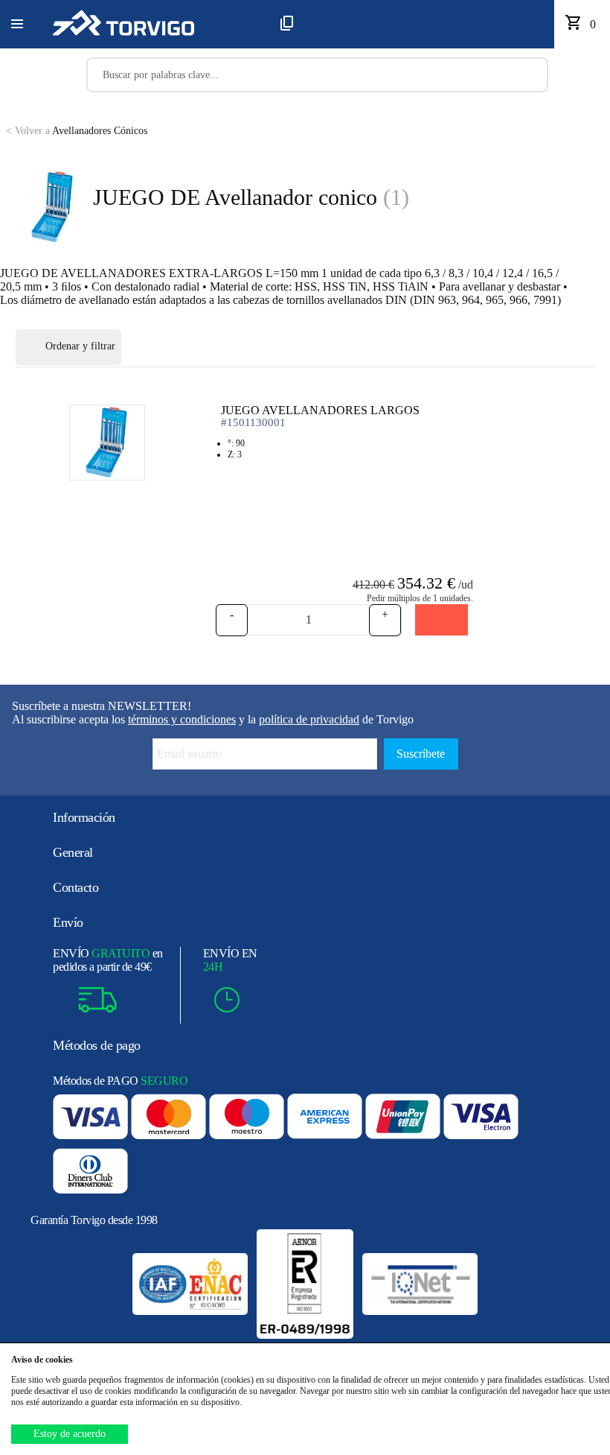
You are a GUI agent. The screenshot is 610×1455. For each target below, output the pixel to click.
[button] (17, 24)
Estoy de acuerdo (69, 1433)
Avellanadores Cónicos (76, 130)
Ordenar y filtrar (80, 346)
